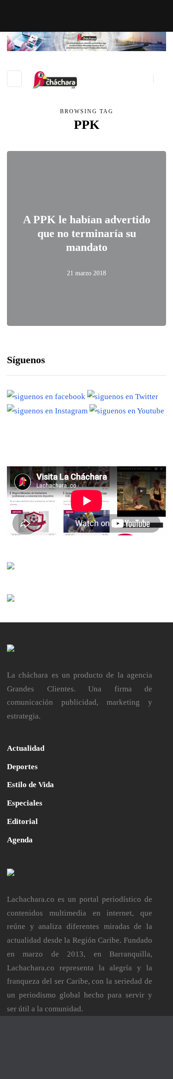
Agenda (20, 839)
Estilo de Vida (30, 784)
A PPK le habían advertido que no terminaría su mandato (86, 233)
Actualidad (25, 748)
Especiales (24, 803)
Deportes (22, 766)
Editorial (22, 821)
